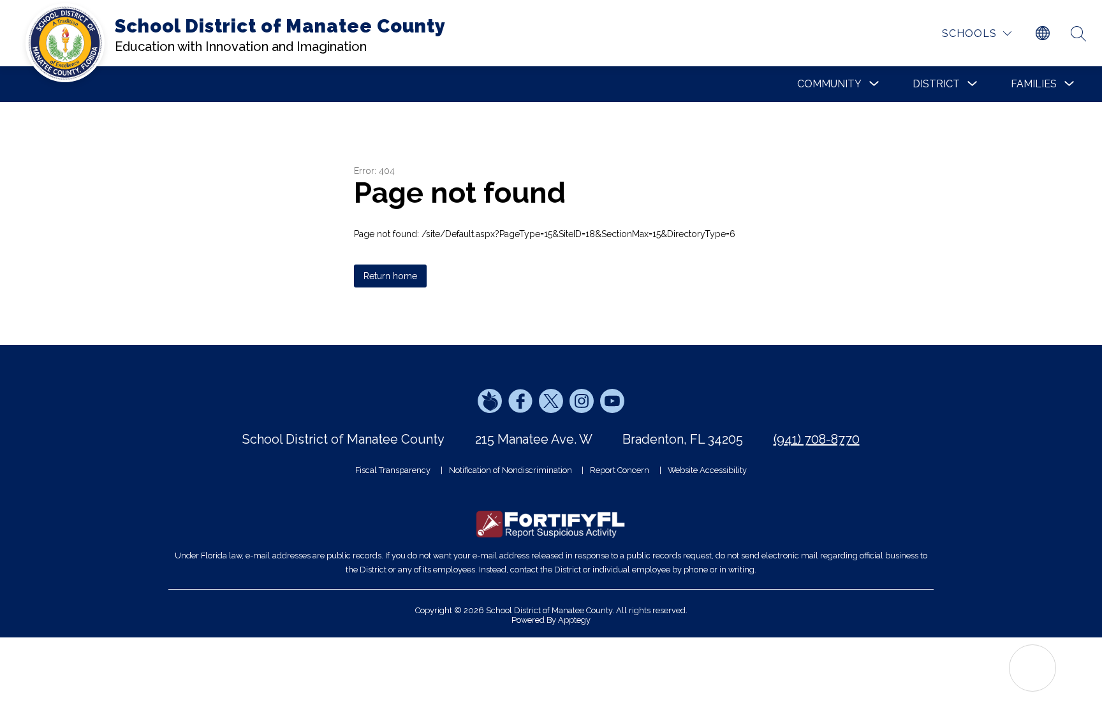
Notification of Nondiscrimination (510, 470)
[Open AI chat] (1032, 668)
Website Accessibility (707, 470)
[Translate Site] (1042, 33)
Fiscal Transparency (392, 470)
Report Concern (619, 470)
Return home (390, 276)
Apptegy (574, 620)
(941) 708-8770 (817, 439)
